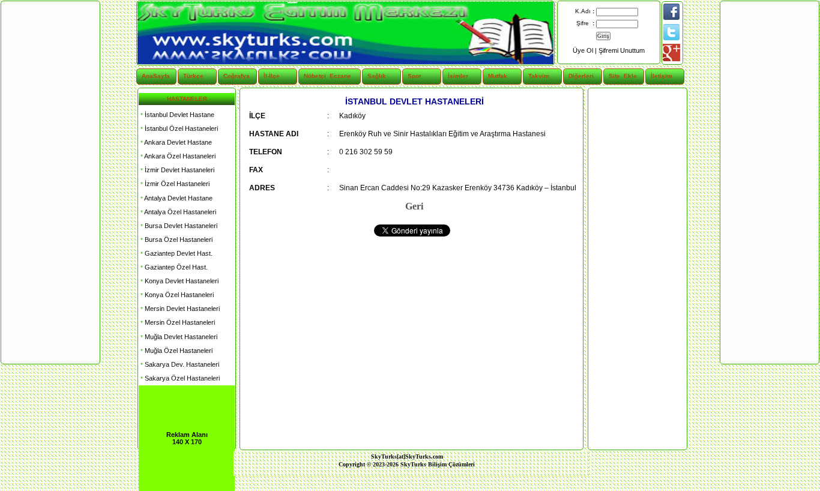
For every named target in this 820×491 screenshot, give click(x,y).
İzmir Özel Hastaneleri (174, 183)
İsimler (458, 76)
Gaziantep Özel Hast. (173, 267)
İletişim (661, 76)
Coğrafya (236, 76)
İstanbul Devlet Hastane (176, 114)
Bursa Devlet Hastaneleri (178, 225)
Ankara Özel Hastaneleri (177, 156)
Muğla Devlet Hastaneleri (178, 336)
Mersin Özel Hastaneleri (177, 322)
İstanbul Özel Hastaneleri (178, 128)
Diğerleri (581, 76)
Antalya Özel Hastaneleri (177, 211)
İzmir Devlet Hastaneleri (176, 169)
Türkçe (193, 76)
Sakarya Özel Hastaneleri (179, 378)
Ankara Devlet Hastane (175, 142)
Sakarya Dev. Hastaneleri (179, 364)
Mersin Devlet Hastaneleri (179, 308)
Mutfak (497, 76)
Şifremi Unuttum (621, 50)
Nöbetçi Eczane (320, 76)
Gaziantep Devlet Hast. (176, 253)
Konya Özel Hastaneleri (176, 294)
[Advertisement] (637, 269)
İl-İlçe (272, 76)
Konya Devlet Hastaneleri (179, 281)
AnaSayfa (156, 76)
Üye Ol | (585, 50)
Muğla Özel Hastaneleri (176, 350)
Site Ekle (623, 76)
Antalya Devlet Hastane (176, 198)
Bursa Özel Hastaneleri (176, 239)
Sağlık (376, 76)
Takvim (538, 76)
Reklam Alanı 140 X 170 (187, 438)
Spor (414, 76)
